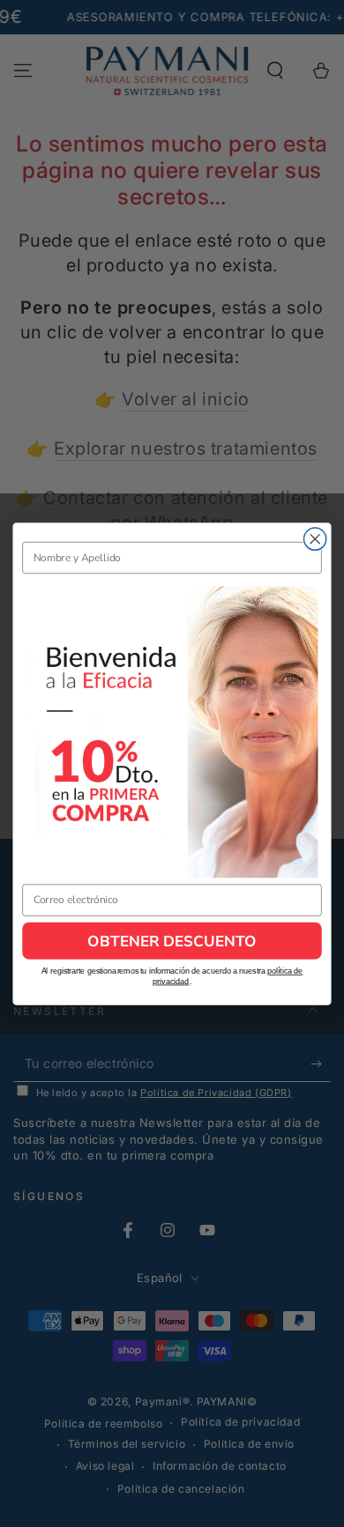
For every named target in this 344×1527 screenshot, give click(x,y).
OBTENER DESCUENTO (171, 940)
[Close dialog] (315, 539)
